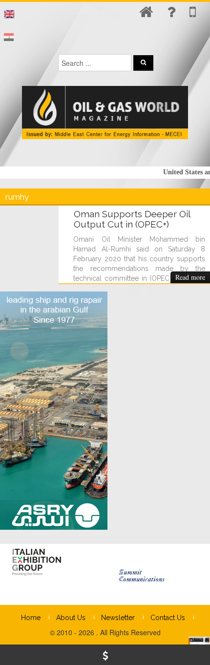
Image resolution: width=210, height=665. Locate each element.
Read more (190, 277)
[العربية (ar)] (9, 37)
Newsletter (118, 618)
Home (31, 618)
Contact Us (167, 618)
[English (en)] (9, 14)
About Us (70, 618)
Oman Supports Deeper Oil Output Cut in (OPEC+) (132, 218)
